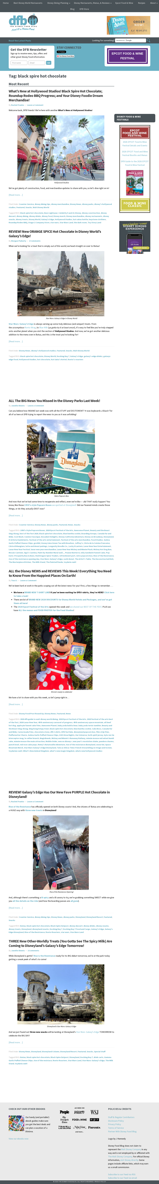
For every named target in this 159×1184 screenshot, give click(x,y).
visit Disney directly (129, 1160)
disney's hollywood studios (43, 350)
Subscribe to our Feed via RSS (121, 1174)
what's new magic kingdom (62, 751)
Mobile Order (51, 741)
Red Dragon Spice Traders (47, 555)
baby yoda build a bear (68, 725)
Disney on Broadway (94, 536)
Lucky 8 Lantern (76, 546)
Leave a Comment (35, 105)
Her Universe (81, 735)
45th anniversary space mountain (88, 722)
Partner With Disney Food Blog (122, 1131)
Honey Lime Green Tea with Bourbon (57, 543)
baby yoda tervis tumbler (90, 725)
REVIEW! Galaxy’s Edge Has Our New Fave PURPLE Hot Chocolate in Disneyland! (59, 794)
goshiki (37, 543)
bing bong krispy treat (39, 728)
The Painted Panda (54, 562)
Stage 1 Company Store (38, 222)
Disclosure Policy (116, 1120)
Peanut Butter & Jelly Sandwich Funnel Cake (85, 552)
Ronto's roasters (75, 359)
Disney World (34, 219)
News (70, 524)
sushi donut (68, 559)
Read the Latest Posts (20, 40)
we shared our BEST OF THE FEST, (86, 606)
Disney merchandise (75, 216)
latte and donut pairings (36, 546)
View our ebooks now (18, 1138)
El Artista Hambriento (18, 540)
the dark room (80, 222)
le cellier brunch (31, 738)
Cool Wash (18, 536)
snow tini (100, 744)
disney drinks (35, 216)
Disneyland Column (50, 1051)
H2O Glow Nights (67, 735)
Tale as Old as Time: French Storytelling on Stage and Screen (84, 747)
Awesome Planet (81, 530)
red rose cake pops (28, 744)
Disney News (75, 204)
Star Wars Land (66, 222)
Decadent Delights (49, 536)
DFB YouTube (67, 732)
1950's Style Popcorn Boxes (32, 530)
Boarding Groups (89, 533)
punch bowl (14, 744)
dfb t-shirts (55, 732)
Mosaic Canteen (16, 552)
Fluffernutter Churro (18, 735)
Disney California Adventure (71, 536)
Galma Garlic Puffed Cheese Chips (43, 735)
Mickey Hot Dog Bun (102, 549)
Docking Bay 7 (63, 356)
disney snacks (102, 926)
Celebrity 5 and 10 (66, 213)
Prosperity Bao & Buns (24, 555)
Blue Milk (43, 327)
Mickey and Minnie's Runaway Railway (68, 738)
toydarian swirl (15, 751)
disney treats (22, 219)
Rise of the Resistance (103, 555)
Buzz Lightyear (51, 213)
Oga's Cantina (30, 552)
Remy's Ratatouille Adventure (51, 744)
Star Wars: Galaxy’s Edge (21, 323)
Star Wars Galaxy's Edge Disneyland (40, 747)
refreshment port (67, 555)
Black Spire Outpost (60, 926)
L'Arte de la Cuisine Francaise (97, 543)
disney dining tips (42, 204)
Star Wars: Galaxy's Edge (51, 559)
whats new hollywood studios (88, 751)
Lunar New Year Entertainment (97, 546)
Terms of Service (116, 1127)
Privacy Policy (114, 1124)
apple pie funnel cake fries (29, 725)
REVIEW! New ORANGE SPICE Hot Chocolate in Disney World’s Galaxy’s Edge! (55, 233)
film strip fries (102, 732)
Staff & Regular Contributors (121, 1117)
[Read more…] (16, 194)
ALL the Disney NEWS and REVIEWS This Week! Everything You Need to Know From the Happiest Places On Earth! (60, 573)
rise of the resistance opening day (24, 559)
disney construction (91, 213)
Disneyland (109, 536)
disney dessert (76, 926)
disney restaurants (93, 216)
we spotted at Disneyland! (50, 505)
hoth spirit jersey (95, 735)
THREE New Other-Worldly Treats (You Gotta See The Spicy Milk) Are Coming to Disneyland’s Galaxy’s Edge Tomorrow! (60, 943)
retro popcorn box (84, 555)
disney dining (22, 216)
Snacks (28, 207)
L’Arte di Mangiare (17, 546)
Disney (78, 213)
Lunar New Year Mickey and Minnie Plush (75, 549)
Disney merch (59, 216)
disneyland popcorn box (84, 732)
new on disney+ (65, 741)
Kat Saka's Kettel (59, 359)
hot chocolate (43, 359)
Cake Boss (96, 728)
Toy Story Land (94, 222)
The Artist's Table (83, 559)
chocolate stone (41, 732)
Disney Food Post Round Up (31, 713)
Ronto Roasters (53, 932)
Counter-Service (26, 204)
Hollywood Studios (63, 219)
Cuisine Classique (32, 536)
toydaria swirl (70, 562)
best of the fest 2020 (29, 533)
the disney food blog (18, 15)
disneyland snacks (40, 929)
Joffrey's (79, 543)
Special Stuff (99, 1051)
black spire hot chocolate (31, 213)
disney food (47, 216)
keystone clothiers (97, 219)
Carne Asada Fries (26, 732)
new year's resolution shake (85, 741)
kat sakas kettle (80, 219)
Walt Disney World (41, 207)
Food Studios (97, 540)
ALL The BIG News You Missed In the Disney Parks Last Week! (54, 400)
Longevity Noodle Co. (58, 546)
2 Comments (34, 241)
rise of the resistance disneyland (80, 744)
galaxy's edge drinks (93, 356)
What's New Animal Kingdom (36, 751)
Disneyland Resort (94, 917)
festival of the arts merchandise (75, 540)
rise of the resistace (43, 1060)
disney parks (87, 204)
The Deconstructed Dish (102, 559)
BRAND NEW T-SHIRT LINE (36, 592)
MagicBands (45, 738)
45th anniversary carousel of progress (55, 722)
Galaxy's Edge (47, 219)
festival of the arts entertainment (44, 540)
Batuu (23, 926)
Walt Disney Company (131, 1149)
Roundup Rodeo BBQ (18, 222)
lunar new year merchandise (43, 549)
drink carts (98, 1057)
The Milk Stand (38, 562)
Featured (20, 207)
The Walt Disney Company (120, 1156)
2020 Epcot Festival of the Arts (59, 530)
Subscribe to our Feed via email (122, 1177)
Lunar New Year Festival (19, 549)
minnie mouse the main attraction (29, 741)
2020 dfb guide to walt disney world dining (39, 719)
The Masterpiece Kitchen (20, 562)
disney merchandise (60, 204)
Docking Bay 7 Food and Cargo (76, 929)
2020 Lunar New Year (28, 722)
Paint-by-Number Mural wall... (51, 552)
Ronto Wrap (30, 327)
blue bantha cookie (71, 533)
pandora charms (106, 741)
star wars (54, 222)
